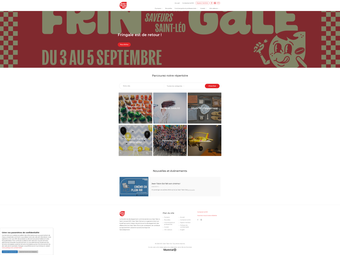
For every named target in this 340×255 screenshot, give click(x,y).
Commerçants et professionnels (185, 8)
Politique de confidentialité (184, 226)
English (182, 230)
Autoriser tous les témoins (9, 251)
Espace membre (202, 3)
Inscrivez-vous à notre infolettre (207, 215)
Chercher (212, 86)
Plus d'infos (124, 44)
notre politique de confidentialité (12, 248)
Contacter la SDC (185, 220)
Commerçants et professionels (169, 223)
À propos (158, 8)
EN (219, 3)
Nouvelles (168, 8)
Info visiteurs (213, 8)
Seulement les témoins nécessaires (28, 251)
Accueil (177, 3)
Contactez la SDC (188, 3)
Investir (202, 8)
